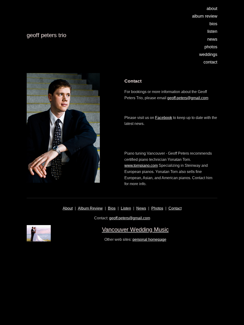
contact (210, 62)
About (68, 208)
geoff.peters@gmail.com (187, 98)
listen (212, 31)
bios (213, 23)
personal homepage (149, 239)
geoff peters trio (46, 35)
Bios (112, 208)
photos (210, 46)
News (141, 208)
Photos (157, 208)
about (212, 8)
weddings (208, 54)
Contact (175, 208)
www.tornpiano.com (141, 165)
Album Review (90, 208)
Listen (126, 208)
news (212, 39)
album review (204, 16)
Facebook (163, 118)
